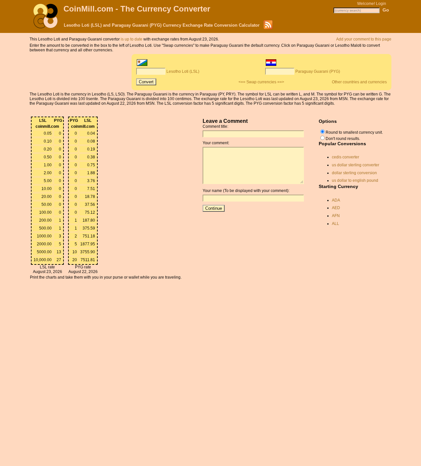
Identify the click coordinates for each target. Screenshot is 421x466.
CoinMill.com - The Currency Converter (136, 8)
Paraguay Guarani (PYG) (317, 71)
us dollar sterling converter (355, 165)
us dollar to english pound (355, 180)
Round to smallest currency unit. (354, 132)
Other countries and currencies (359, 82)
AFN (336, 215)
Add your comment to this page (363, 39)
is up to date (131, 39)
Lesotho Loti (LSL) (182, 71)
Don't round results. (343, 138)
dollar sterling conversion (354, 173)
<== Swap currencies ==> (261, 82)
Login (381, 3)
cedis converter (345, 157)
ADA (336, 200)
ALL (335, 223)
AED (336, 208)
